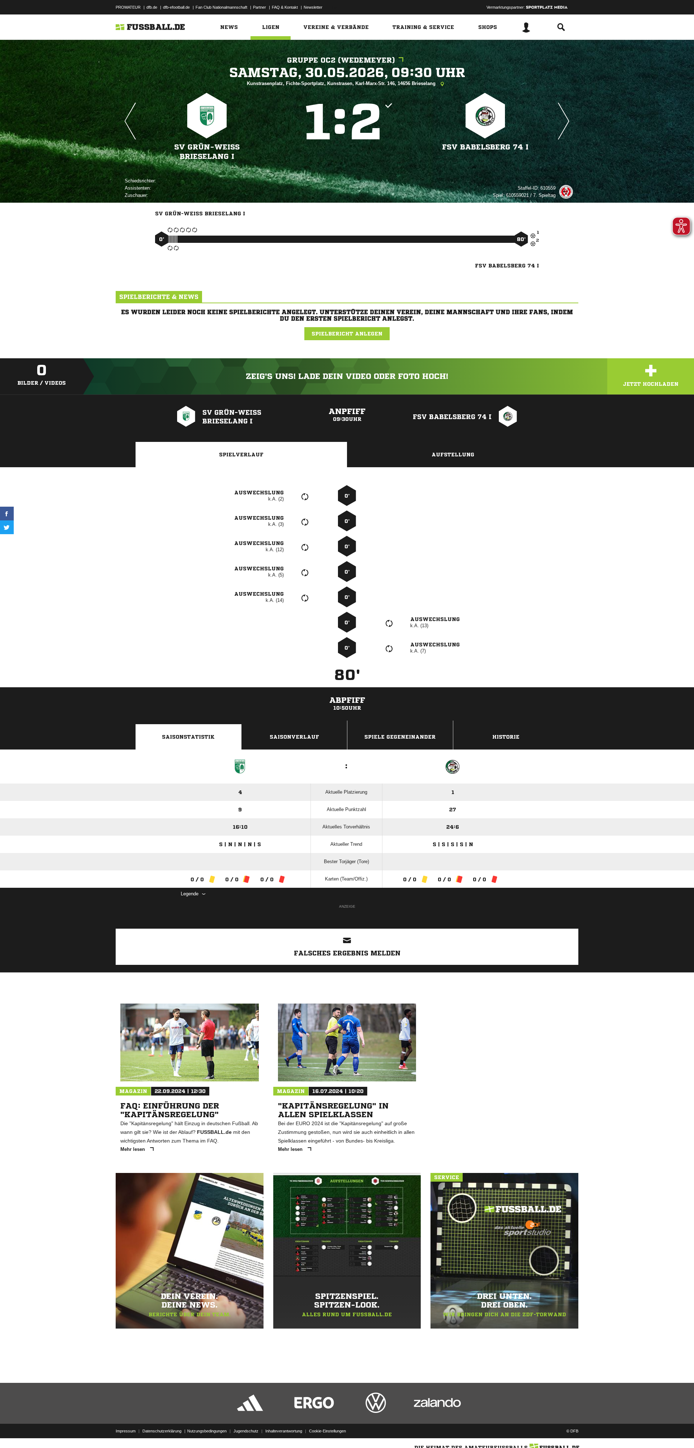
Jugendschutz (246, 1431)
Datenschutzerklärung (161, 1431)
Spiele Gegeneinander (400, 736)
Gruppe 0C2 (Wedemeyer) (341, 60)
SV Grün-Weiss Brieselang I (207, 151)
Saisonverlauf (294, 736)
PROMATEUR (128, 7)
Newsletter (313, 7)
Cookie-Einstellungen (327, 1431)
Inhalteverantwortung (283, 1431)
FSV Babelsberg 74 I (485, 147)
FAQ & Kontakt (285, 7)
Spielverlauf (241, 454)
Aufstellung (453, 454)
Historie (505, 736)
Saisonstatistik (188, 736)
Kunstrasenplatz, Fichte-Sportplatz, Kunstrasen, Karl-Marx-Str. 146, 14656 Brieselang (342, 83)
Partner (259, 7)
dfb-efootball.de (176, 7)
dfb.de (151, 7)
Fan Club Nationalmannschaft (221, 7)
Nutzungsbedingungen (207, 1431)
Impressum (126, 1431)
